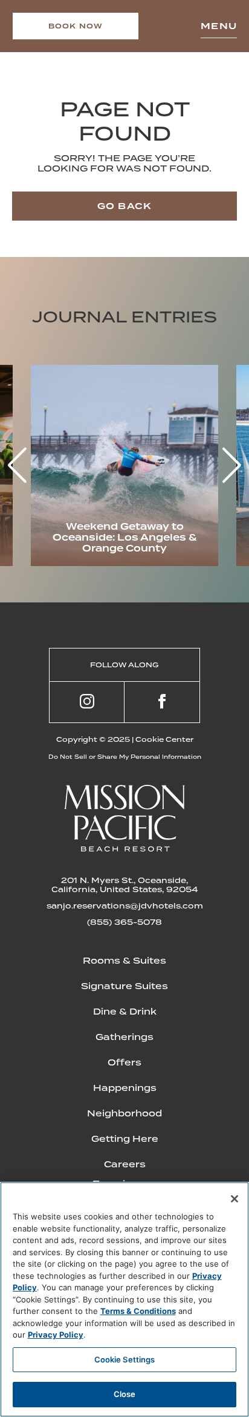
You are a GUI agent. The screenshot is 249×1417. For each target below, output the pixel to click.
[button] (232, 465)
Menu (219, 26)
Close (125, 1394)
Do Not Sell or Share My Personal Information (124, 756)
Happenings (125, 1088)
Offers (124, 1062)
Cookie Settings (124, 1359)
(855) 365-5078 (124, 922)
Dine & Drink (125, 1011)
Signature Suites (124, 986)
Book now (75, 26)
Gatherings (124, 1037)
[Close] (234, 1198)
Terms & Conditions (138, 1311)
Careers (125, 1164)
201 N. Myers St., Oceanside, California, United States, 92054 (124, 885)
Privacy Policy (55, 1334)
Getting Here (124, 1139)
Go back (124, 206)
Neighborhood (124, 1113)
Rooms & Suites (124, 960)
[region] (124, 1299)
